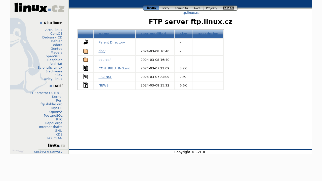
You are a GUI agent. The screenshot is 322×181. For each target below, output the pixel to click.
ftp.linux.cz (190, 13)
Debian (56, 41)
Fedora (57, 45)
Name (104, 34)
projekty (212, 7)
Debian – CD (52, 37)
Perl (59, 100)
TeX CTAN (54, 138)
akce (197, 7)
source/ (104, 60)
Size (183, 34)
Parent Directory (112, 42)
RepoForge (53, 123)
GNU (58, 130)
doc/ (102, 51)
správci (40, 151)
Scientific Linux (50, 67)
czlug (229, 7)
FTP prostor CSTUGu (46, 93)
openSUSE (54, 56)
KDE (59, 134)
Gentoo (56, 49)
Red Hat (56, 64)
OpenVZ (55, 112)
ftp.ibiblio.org (51, 104)
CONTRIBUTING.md (114, 68)
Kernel (57, 97)
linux (151, 7)
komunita (181, 7)
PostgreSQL (53, 115)
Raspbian (54, 60)
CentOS (56, 33)
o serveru (54, 151)
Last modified (153, 34)
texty (166, 7)
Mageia (56, 52)
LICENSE (105, 77)
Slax (58, 75)
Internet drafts (50, 127)
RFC (59, 119)
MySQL (56, 108)
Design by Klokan (18, 151)
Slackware (54, 71)
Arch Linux (53, 30)
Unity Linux (53, 79)
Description (207, 34)
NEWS (103, 85)
